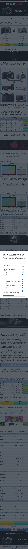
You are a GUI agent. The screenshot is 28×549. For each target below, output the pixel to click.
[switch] (23, 266)
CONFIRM (8, 295)
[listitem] (14, 265)
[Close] (26, 253)
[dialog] (14, 274)
